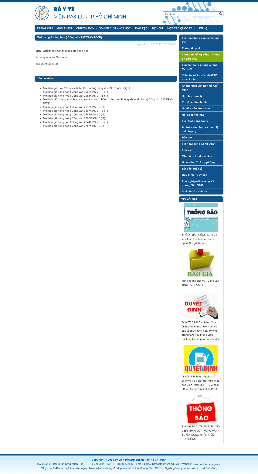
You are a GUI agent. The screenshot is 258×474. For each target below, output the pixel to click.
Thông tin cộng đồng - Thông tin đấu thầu (201, 56)
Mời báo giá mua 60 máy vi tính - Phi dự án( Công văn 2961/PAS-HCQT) (86, 88)
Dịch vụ (157, 28)
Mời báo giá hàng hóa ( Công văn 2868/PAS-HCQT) (74, 118)
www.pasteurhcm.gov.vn (206, 464)
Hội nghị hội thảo (193, 114)
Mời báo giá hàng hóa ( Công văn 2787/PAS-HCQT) (74, 125)
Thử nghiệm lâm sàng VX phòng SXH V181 (198, 183)
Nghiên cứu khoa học (115, 28)
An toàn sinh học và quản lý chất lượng (200, 129)
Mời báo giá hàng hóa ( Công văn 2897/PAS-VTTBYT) (75, 110)
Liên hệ (202, 28)
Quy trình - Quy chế (194, 174)
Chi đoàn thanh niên (195, 102)
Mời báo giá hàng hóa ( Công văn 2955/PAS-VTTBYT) (75, 95)
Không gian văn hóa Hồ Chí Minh (200, 87)
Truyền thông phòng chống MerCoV (200, 67)
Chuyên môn (85, 28)
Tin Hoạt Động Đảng (195, 120)
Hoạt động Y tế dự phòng (198, 162)
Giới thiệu (64, 28)
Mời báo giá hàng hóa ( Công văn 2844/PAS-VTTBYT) (75, 122)
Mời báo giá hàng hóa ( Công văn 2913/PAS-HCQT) (74, 106)
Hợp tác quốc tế (179, 28)
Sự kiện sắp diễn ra (194, 191)
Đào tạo (141, 28)
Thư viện (187, 149)
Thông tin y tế (191, 48)
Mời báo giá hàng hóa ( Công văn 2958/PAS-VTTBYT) (75, 91)
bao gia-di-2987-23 (47, 63)
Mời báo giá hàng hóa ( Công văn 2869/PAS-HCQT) (74, 114)
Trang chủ (45, 28)
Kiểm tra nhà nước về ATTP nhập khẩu (199, 77)
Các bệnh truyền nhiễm (197, 156)
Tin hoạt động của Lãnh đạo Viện (200, 40)
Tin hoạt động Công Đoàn (199, 143)
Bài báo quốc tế (192, 168)
